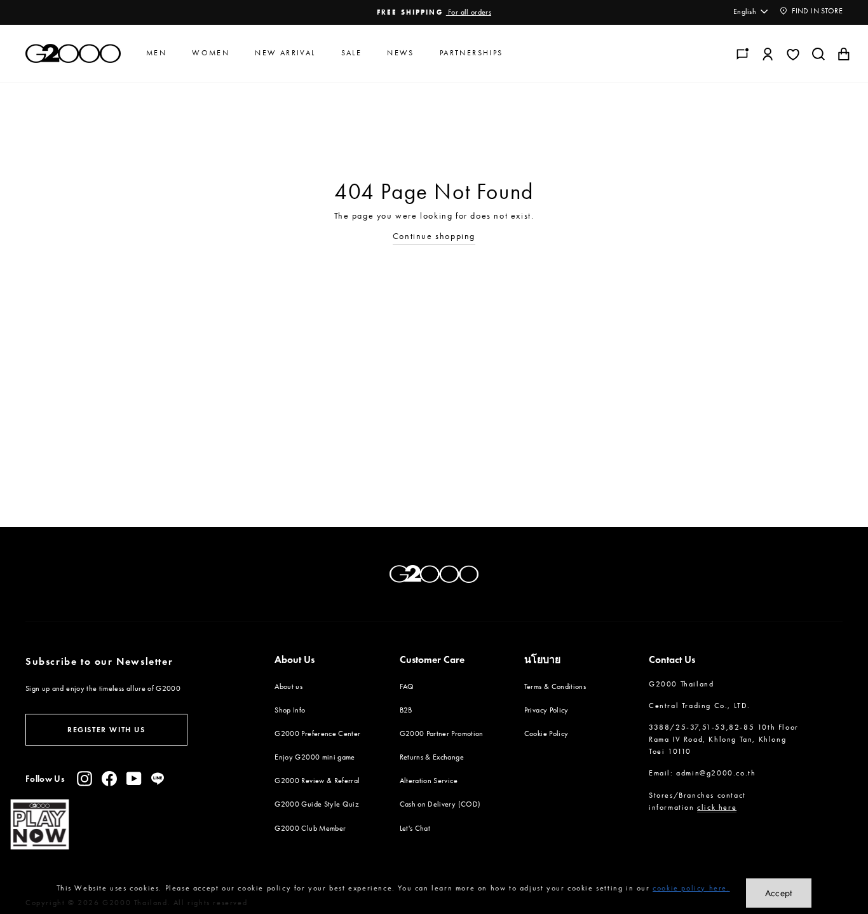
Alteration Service (429, 780)
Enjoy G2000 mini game (315, 757)
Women (210, 52)
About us (288, 686)
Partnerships (471, 52)
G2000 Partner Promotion (442, 733)
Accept (778, 893)
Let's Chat (415, 828)
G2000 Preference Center (317, 733)
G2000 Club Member (310, 828)
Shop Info (290, 710)
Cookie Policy (546, 733)
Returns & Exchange (432, 757)
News (400, 52)
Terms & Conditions (555, 686)
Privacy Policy (546, 710)
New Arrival (285, 52)
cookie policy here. (691, 887)
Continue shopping (434, 236)
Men (156, 52)
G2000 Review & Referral (317, 780)
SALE (351, 52)
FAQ (407, 686)
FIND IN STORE (816, 10)
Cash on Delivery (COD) (440, 804)
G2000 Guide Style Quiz (317, 804)
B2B (406, 710)
